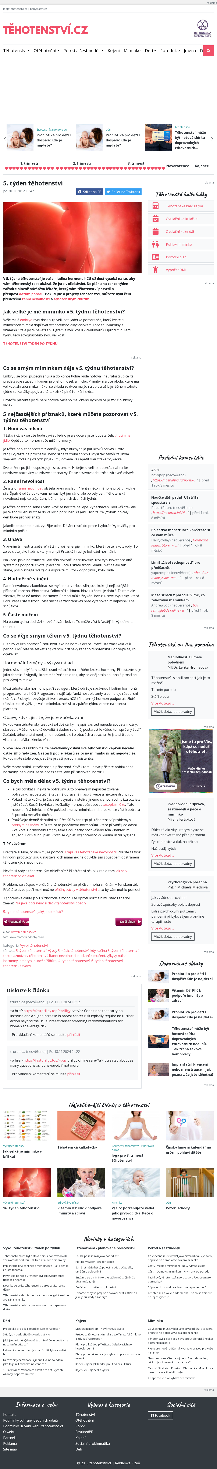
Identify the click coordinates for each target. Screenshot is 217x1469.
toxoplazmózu (114, 804)
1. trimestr (29, 163)
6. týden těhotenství (107, 960)
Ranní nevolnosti (62, 955)
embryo (26, 319)
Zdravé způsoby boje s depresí (175, 904)
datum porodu (31, 294)
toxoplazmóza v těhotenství (25, 955)
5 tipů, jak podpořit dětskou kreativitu (26, 1334)
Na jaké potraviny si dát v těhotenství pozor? (50, 903)
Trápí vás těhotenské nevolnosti (90, 852)
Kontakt (9, 1414)
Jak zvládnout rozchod (168, 897)
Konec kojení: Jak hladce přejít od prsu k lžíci (103, 1364)
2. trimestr (82, 163)
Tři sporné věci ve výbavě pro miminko (172, 1378)
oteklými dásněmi (25, 825)
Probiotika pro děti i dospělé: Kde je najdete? (54, 140)
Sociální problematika (92, 1443)
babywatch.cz (38, 9)
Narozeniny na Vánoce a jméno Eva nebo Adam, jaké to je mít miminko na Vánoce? (33, 1362)
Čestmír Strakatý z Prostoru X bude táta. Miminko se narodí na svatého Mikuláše (180, 1370)
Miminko (132, 50)
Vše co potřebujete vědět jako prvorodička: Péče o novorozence (133, 1213)
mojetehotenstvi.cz (15, 9)
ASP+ (155, 470)
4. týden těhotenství (74, 960)
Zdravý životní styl (68, 1202)
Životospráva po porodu (52, 129)
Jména (190, 50)
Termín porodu (163, 689)
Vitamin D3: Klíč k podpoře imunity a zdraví (187, 995)
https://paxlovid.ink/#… (170, 512)
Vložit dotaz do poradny (173, 711)
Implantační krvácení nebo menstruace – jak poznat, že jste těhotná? (193, 1069)
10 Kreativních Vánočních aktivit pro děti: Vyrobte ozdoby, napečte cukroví (33, 1372)
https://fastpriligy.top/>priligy (47, 1010)
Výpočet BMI (176, 270)
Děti (149, 50)
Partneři (9, 1437)
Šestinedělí (84, 1431)
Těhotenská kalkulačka (184, 206)
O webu (9, 1431)
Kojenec (202, 166)
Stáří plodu (160, 696)
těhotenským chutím (71, 299)
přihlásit (73, 1034)
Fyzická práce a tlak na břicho (174, 841)
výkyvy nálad (117, 955)
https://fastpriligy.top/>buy (45, 1060)
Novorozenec (177, 166)
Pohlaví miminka (179, 244)
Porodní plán (176, 257)
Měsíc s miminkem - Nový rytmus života (99, 1329)
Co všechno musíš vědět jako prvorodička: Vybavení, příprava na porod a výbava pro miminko (180, 1258)
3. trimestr (137, 163)
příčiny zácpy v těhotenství (76, 889)
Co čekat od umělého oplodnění (95, 1287)
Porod (80, 1426)
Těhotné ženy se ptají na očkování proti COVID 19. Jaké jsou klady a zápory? (106, 1295)
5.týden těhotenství (31, 950)
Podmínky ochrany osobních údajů (30, 1420)
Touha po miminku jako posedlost (96, 1256)
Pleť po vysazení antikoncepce (94, 1262)
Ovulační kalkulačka (182, 218)
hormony (10, 960)
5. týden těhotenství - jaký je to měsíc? (33, 911)
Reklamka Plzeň (127, 1463)
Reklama (10, 1443)
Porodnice (170, 50)
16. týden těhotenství (21, 1208)
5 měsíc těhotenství (73, 950)
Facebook (162, 1415)
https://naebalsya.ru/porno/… (175, 480)
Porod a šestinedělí (81, 50)
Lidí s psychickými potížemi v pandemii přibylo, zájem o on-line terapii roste (177, 916)
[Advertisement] (108, 92)
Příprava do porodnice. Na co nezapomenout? (177, 1287)
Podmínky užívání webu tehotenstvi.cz (33, 1426)
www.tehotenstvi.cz (23, 932)
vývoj (52, 950)
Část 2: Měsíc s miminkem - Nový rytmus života (176, 1266)
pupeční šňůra (45, 960)
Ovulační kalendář (180, 231)
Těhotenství (14, 50)
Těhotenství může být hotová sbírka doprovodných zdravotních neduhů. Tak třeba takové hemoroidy (35, 1258)
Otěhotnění (45, 50)
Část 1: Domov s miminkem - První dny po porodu (179, 1271)
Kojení (114, 50)
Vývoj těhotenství (34, 945)
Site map (10, 1449)
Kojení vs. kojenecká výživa (92, 1370)
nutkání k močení (91, 955)
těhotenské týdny (17, 966)
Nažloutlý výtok (163, 848)
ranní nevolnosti (36, 299)
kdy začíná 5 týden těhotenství (114, 950)
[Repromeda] (203, 28)
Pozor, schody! (178, 1208)
